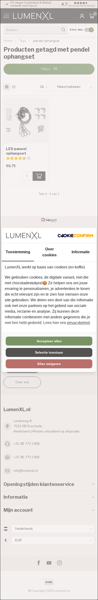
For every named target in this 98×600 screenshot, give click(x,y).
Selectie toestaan (49, 352)
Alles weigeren (49, 364)
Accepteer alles (49, 341)
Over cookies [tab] (49, 252)
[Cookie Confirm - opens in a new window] (75, 235)
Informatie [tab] (81, 252)
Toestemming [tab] (18, 252)
